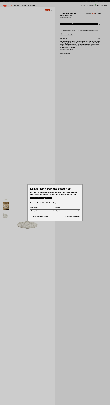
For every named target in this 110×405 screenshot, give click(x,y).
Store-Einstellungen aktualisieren (40, 216)
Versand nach (34, 207)
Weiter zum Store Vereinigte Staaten (41, 198)
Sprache (57, 207)
